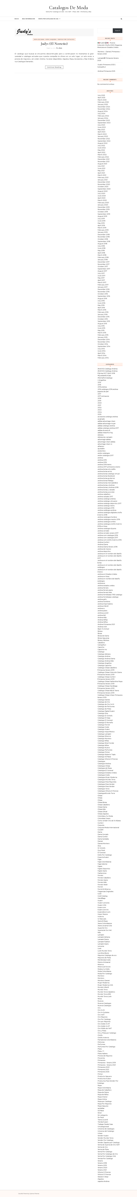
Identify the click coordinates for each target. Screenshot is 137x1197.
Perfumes (101, 1044)
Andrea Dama (103, 544)
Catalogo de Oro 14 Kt (106, 704)
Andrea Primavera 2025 (106, 71)
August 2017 (102, 271)
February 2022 (103, 157)
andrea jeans (102, 611)
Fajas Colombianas (104, 862)
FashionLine (102, 873)
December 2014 (104, 339)
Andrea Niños (103, 622)
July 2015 (101, 326)
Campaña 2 (102, 645)
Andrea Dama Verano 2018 (107, 547)
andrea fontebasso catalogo (108, 597)
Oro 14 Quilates (103, 1012)
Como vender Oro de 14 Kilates (109, 821)
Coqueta (101, 825)
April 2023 (101, 132)
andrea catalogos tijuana (107, 528)
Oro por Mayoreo (104, 1021)
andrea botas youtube (106, 492)
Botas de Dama (103, 636)
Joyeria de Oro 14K (105, 930)
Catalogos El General (105, 770)
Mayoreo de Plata (104, 958)
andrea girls (102, 599)
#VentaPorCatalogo (105, 378)
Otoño (100, 1035)
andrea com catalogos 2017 (108, 537)
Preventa (101, 1058)
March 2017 (102, 282)
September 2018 (104, 241)
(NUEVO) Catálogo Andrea (107, 369)
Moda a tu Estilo (104, 969)
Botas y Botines (103, 640)
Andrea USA (102, 627)
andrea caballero (104, 494)
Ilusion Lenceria (103, 903)
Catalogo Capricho (104, 665)
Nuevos (100, 1001)
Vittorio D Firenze (104, 1172)
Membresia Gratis (104, 960)
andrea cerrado (103, 531)
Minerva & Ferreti (104, 967)
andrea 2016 (102, 462)
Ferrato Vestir (103, 885)
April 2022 (101, 152)
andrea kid (102, 615)
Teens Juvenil (103, 1120)
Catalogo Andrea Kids (106, 661)
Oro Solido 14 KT (104, 1024)
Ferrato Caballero (104, 878)
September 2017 (104, 269)
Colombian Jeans (104, 818)
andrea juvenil (103, 613)
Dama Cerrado (103, 834)
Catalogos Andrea (104, 763)
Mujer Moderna (103, 983)
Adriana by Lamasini (105, 437)
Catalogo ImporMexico (106, 732)
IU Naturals (102, 919)
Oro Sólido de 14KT (105, 1028)
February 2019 (103, 230)
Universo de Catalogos (106, 1129)
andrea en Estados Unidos (107, 574)
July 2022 (101, 145)
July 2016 (101, 301)
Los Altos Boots (103, 953)
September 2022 (104, 141)
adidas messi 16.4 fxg (105, 433)
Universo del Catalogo (106, 1131)
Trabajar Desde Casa (105, 1124)
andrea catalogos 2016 (106, 508)
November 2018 (104, 237)
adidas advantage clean (106, 421)
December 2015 (103, 317)
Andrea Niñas (103, 620)
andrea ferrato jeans (105, 590)
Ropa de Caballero (104, 1090)
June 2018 (101, 248)
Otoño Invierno (103, 1037)
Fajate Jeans (102, 871)
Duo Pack (101, 850)
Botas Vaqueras (103, 638)
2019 (99, 401)
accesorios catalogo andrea (108, 417)
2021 (99, 405)
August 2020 (103, 191)
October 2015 (103, 319)
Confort (100, 823)
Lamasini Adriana (104, 937)
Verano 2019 (102, 1165)
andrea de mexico (104, 549)
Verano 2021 (102, 1170)
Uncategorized (103, 1126)
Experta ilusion (103, 857)
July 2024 (101, 113)
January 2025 (103, 104)
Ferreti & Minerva (104, 889)
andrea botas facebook (106, 476)
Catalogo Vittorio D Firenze (108, 759)
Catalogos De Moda (68, 7)
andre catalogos (104, 453)
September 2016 (104, 296)
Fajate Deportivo (104, 869)
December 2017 (104, 262)
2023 (99, 410)
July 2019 (101, 219)
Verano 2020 (102, 1168)
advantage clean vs (105, 444)
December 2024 (104, 107)
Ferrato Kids (102, 882)
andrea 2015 (102, 460)
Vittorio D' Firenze (104, 1174)
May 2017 (101, 278)
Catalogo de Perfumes (106, 706)
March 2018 (102, 255)
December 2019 (104, 207)
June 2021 (101, 168)
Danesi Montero (104, 843)
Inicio (16, 19)
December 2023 (104, 120)
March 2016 (102, 310)
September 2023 (104, 123)
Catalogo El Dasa (104, 718)
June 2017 (101, 276)
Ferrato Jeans (103, 880)
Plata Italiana (102, 1053)
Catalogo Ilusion (104, 729)
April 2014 (101, 353)
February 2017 (103, 285)
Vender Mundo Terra (105, 1138)
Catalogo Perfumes (105, 750)
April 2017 (101, 280)
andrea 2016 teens (104, 464)
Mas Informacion (28, 19)
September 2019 (104, 214)
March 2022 (102, 155)
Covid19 (100, 830)
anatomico (101, 451)
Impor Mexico (103, 914)
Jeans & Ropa (103, 921)
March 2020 (102, 200)
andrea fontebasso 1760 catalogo (110, 595)
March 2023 (102, 134)
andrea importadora (105, 604)
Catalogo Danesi (104, 700)
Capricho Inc (102, 649)
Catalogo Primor (104, 752)
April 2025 (101, 97)
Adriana (100, 435)
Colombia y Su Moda (105, 816)
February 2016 (103, 312)
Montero (101, 976)
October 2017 (103, 266)
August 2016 (102, 298)
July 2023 (101, 125)
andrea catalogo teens (106, 506)
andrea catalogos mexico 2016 (109, 519)
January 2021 (103, 180)
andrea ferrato (103, 588)
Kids (99, 932)
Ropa (100, 1085)
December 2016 (103, 289)
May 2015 (101, 330)
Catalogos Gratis (104, 775)
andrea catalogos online (107, 522)
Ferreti (100, 887)
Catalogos (101, 761)
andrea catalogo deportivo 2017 (109, 503)
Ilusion (100, 900)
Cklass (100, 796)
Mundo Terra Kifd (104, 994)
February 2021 (103, 177)
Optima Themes (34, 1193)
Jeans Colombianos (105, 923)
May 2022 (101, 150)
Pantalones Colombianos (107, 1040)
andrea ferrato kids (105, 592)
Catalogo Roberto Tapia (106, 754)
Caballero (101, 643)
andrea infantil (103, 606)
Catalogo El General (105, 720)
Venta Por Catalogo (105, 1152)
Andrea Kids (102, 617)
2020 (100, 403)
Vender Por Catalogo (105, 1140)
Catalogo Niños (103, 745)
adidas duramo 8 (104, 430)
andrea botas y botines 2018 (108, 487)
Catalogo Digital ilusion (106, 711)
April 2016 (101, 308)
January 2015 (102, 337)
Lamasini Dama (103, 939)
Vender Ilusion (103, 1136)
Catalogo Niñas (103, 741)
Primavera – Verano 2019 (107, 1063)
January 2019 (103, 232)
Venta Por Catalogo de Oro (108, 1154)
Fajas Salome (102, 864)
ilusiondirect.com (104, 912)
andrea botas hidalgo (105, 481)
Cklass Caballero (104, 805)
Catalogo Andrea (104, 656)
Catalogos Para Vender (106, 784)
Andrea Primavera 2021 (106, 624)
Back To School (103, 629)
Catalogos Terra (103, 789)
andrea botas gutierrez (106, 478)
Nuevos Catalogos (104, 1003)
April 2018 (101, 253)
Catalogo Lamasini (104, 734)
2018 (99, 398)
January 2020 (103, 205)
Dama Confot (103, 837)
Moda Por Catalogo (105, 974)
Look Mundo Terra (104, 951)
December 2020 (104, 182)
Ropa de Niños (103, 1094)
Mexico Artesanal (104, 962)
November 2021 (104, 161)
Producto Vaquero (105, 1076)
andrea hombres (104, 601)
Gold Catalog (102, 896)
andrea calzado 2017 (105, 496)
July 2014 (101, 349)
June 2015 (101, 328)
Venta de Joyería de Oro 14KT (109, 1145)
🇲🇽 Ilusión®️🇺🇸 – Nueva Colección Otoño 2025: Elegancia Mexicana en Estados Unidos (109, 45)
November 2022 (104, 139)
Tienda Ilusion (103, 1122)
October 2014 (103, 344)
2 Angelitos (102, 380)
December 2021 (104, 159)
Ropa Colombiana (104, 1088)
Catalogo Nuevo (104, 748)
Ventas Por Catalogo (66, 39)
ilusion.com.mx (103, 910)
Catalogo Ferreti (104, 725)
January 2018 (103, 260)
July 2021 (101, 166)
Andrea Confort (103, 542)
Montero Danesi (104, 980)
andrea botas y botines (106, 485)
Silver (100, 1113)
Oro (99, 1008)
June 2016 (101, 303)
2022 (99, 407)
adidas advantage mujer (107, 423)
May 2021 (101, 171)
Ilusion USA (102, 905)
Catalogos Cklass (104, 766)
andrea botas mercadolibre (108, 483)
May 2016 (101, 305)
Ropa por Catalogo (105, 1101)
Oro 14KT (101, 1015)
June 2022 (102, 148)
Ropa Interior (103, 1097)
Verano (100, 1161)
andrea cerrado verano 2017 (108, 533)
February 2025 (103, 102)
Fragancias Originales (105, 891)
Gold (99, 894)
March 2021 (102, 175)
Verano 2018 (102, 1163)
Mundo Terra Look (104, 996)
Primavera (101, 1060)
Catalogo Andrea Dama (106, 659)
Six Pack (101, 1117)
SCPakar (101, 1111)
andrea (100, 458)
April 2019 (101, 225)
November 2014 (104, 342)
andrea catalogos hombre (107, 517)
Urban (100, 1133)
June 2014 (101, 351)
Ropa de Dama (39, 39)
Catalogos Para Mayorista (107, 782)
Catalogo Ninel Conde (106, 743)
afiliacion (101, 446)
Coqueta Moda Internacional (108, 827)
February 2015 (103, 335)
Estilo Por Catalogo (105, 855)
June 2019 (101, 221)
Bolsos (100, 631)
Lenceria (101, 946)
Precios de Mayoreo (105, 1056)
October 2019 (103, 212)
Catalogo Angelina (104, 663)
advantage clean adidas (106, 442)
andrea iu (101, 608)
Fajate (100, 866)
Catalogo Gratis (103, 727)
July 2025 (101, 95)
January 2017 (103, 287)
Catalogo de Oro (104, 702)
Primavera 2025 (103, 1072)
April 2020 (101, 198)
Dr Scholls (101, 848)
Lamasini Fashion (104, 942)
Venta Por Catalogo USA (107, 1156)
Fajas (99, 859)
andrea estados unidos (106, 585)
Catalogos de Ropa (105, 768)
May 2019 (101, 223)
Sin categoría (102, 1115)
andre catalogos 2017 (106, 455)
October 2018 (103, 239)
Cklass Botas (102, 802)
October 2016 (103, 294)
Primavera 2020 (104, 1067)
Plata (100, 1049)
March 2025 (102, 100)
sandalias (101, 1108)
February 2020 (103, 203)
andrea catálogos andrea (107, 510)
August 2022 (102, 143)
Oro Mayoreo (102, 1017)
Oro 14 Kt (101, 1010)
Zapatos (101, 1179)
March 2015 (102, 333)
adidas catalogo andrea (106, 426)
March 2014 (102, 355)
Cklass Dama (102, 807)
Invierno (101, 916)
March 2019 (102, 228)
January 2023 (103, 136)
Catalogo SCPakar (104, 757)
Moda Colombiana (104, 971)
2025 (99, 414)
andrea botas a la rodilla (106, 469)
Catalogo (101, 652)
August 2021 (102, 164)
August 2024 (103, 111)
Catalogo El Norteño (105, 722)
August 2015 (102, 323)
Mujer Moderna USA (105, 985)
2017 (99, 394)
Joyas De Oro (102, 928)
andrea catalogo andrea (107, 499)
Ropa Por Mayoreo (105, 1104)
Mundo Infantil (103, 987)
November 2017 (104, 264)
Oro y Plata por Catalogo (107, 1033)
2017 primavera (103, 396)
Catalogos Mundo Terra (106, 779)
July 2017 (101, 273)
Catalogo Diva (103, 713)
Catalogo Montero (104, 738)
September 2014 (104, 346)
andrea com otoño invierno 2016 (110, 540)
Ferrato (100, 875)
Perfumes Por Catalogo (106, 1047)
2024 (100, 412)
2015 (99, 382)
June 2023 (102, 127)
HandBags (101, 898)
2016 (99, 385)
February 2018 (103, 257)
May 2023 (101, 129)
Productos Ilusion (104, 1078)
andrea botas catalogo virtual (109, 474)
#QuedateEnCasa (104, 375)
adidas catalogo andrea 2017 (108, 428)
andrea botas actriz (105, 471)
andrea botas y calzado (106, 490)
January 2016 (102, 314)
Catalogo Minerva (104, 736)
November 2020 (104, 184)
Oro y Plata (102, 1031)
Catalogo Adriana (104, 654)
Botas (100, 633)
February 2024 (103, 116)
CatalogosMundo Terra (106, 793)
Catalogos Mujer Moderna (107, 777)
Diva (99, 846)
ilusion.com (102, 907)
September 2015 (104, 321)
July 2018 (101, 246)
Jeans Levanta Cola (105, 926)
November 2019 (104, 209)
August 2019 (102, 216)
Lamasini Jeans (103, 944)
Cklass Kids (102, 809)
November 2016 (103, 292)
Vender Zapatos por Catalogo (109, 1142)
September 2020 (104, 189)
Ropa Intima (102, 1099)
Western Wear (103, 1177)
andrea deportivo (104, 551)
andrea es (101, 583)
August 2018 (102, 244)
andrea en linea (103, 576)
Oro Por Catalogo (104, 1019)
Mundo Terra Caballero (106, 992)
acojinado (101, 419)
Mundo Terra (102, 989)
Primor (100, 1074)
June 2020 (102, 196)
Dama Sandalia (103, 839)
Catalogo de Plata (104, 709)
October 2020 (103, 186)
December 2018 (104, 234)
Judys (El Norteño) (54, 43)
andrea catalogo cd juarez (107, 501)
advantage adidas (104, 439)
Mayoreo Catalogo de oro (107, 955)
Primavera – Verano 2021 (107, 1065)
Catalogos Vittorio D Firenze (108, 791)
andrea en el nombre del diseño (110, 554)
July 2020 (101, 193)
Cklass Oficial (102, 811)
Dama (100, 832)
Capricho (101, 647)
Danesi (100, 841)
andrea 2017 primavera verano (109, 467)
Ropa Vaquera (51, 39)
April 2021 (101, 173)
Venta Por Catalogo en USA (48, 19)
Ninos (100, 999)
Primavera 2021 (103, 1069)
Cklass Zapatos (103, 814)
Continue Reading (54, 67)
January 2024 (103, 118)
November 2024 (104, 109)
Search (117, 30)
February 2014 (103, 358)
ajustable (101, 448)
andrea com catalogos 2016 (108, 535)
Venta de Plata (103, 1149)
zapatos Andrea (103, 1181)
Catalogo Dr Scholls (105, 716)
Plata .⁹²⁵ (101, 1051)
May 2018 (101, 250)
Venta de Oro (103, 1147)
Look (99, 948)
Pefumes (101, 1042)
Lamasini (101, 935)
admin (60, 48)
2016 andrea (102, 387)
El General (101, 853)
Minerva (101, 964)
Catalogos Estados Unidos (107, 773)
